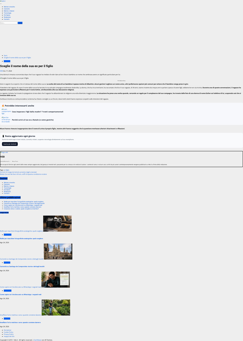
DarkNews (37, 340)
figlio (7, 170)
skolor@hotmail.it (4, 161)
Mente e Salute (9, 11)
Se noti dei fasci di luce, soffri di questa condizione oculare (23, 174)
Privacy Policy (8, 334)
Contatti (6, 19)
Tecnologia (7, 13)
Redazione (7, 17)
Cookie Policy (8, 332)
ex (5, 170)
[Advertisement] (121, 39)
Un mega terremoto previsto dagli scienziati (18, 172)
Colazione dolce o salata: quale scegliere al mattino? (21, 209)
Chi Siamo (7, 15)
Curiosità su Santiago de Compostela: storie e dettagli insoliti (24, 203)
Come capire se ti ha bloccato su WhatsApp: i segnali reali (23, 205)
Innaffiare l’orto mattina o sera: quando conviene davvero (22, 207)
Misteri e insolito (9, 7)
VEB (1, 71)
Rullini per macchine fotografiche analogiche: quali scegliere (23, 202)
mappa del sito (9, 336)
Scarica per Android (10, 144)
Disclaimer (7, 330)
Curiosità (7, 9)
